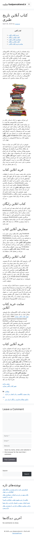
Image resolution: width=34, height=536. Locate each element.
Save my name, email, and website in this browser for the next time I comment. (18, 452)
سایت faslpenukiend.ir (14, 4)
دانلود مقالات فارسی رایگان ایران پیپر (16, 399)
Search (5, 471)
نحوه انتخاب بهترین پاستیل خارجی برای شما (16, 503)
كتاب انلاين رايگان (14, 42)
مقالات (7, 391)
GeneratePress (17, 533)
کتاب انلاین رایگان (14, 37)
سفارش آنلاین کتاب (15, 39)
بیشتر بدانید (6, 384)
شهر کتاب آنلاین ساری (21, 316)
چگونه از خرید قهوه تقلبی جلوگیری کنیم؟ (15, 500)
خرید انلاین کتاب (14, 35)
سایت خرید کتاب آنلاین (16, 44)
